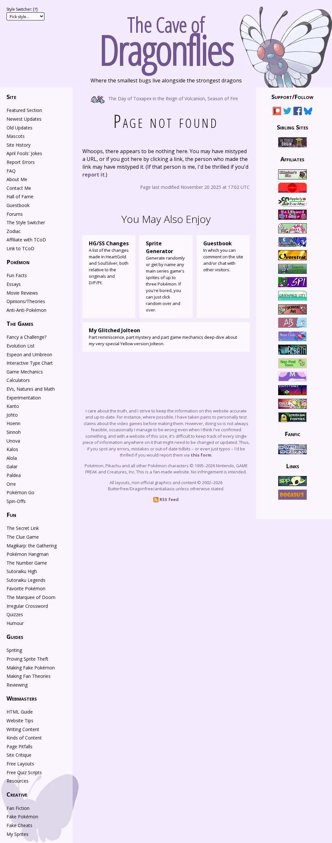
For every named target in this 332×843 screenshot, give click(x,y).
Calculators (18, 380)
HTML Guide (19, 712)
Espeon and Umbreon (29, 354)
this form (201, 455)
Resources (17, 781)
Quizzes (14, 614)
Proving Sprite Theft (27, 659)
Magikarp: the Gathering (31, 546)
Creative (16, 794)
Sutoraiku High (21, 571)
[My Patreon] (276, 112)
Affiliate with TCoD (26, 240)
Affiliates (292, 159)
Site (11, 97)
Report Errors (20, 162)
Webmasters (21, 698)
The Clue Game (22, 537)
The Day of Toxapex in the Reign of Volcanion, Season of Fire (172, 98)
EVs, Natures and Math (30, 389)
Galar (12, 466)
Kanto (12, 406)
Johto (12, 415)
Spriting (14, 650)
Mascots (15, 136)
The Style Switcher (25, 222)
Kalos (12, 449)
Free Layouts (20, 764)
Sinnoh (13, 432)
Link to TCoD (20, 248)
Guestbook (18, 205)
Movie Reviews (22, 293)
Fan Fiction (18, 808)
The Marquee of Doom (30, 597)
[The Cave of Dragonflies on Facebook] (297, 112)
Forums (14, 214)
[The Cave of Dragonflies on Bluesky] (308, 112)
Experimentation (23, 398)
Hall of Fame (19, 196)
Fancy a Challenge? (26, 337)
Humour (15, 623)
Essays (13, 284)
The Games (19, 323)
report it (93, 174)
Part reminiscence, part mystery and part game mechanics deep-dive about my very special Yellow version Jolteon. (163, 337)
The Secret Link (22, 528)
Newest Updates (24, 119)
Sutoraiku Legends (25, 580)
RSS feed (169, 499)
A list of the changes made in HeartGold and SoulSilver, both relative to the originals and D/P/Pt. (109, 263)
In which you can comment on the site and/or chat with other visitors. (223, 256)
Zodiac (13, 231)
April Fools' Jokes (24, 153)
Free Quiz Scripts (24, 772)
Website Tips (19, 720)
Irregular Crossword (27, 606)
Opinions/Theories (25, 301)
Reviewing (17, 685)
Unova (13, 441)
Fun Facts (16, 275)
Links (292, 466)
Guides (14, 637)
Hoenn (13, 423)
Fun (11, 515)
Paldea (13, 475)
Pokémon (18, 262)
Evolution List (20, 346)
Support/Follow (292, 97)
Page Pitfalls (19, 746)
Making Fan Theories (28, 676)
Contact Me (18, 188)
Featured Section (24, 110)
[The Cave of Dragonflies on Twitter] (287, 112)
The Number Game (26, 563)
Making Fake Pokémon (30, 668)
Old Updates (19, 128)
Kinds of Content (24, 738)
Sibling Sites (292, 127)
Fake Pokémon (22, 816)
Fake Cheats (19, 825)
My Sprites (17, 834)
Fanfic (292, 434)
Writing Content (22, 729)
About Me (16, 179)
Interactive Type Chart (29, 363)
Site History (18, 145)
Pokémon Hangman (27, 554)
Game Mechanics (24, 372)
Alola (11, 458)
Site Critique (18, 755)
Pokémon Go (20, 492)
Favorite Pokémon (25, 588)
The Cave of (166, 38)
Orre (11, 484)
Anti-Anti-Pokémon (26, 310)
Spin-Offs (16, 501)
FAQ (11, 171)
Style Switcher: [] (22, 9)
